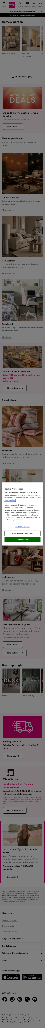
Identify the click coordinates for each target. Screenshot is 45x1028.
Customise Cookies (23, 527)
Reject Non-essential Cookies (22, 533)
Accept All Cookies (22, 540)
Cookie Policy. (9, 500)
